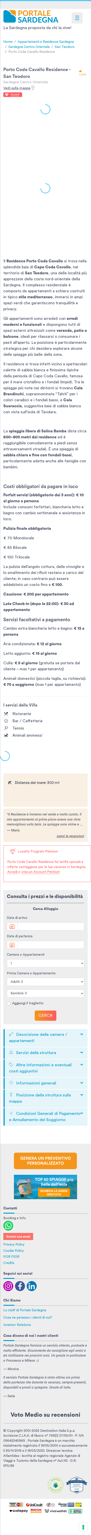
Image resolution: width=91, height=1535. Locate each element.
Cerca (45, 1015)
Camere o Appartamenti (25, 954)
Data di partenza (19, 936)
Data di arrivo (17, 918)
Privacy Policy (14, 1244)
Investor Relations (17, 1325)
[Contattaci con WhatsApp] (8, 1225)
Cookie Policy (13, 1250)
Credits (8, 1263)
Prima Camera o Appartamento (31, 973)
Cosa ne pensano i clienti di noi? (27, 1317)
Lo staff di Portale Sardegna (24, 1310)
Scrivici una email (18, 1236)
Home (8, 42)
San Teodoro (65, 47)
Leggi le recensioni (70, 836)
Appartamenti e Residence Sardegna (46, 42)
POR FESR (11, 1256)
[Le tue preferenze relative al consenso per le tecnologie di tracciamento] (83, 1527)
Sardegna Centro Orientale (29, 47)
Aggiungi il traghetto (28, 1003)
